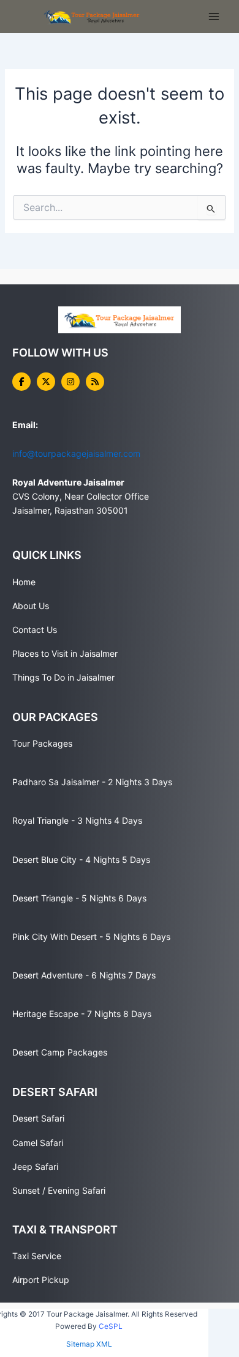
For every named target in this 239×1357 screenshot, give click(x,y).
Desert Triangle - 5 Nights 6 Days (79, 898)
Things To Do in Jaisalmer (63, 677)
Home (24, 582)
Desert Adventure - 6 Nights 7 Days (84, 975)
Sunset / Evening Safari (58, 1190)
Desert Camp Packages (59, 1052)
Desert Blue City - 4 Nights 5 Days (81, 859)
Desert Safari (38, 1118)
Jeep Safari (35, 1166)
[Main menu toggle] (214, 16)
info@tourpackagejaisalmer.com (76, 453)
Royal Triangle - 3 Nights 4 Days (77, 820)
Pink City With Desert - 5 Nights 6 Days (91, 936)
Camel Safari (37, 1142)
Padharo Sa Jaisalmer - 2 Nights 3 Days (92, 782)
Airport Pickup (40, 1279)
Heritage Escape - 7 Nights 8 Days (81, 1013)
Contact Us (34, 629)
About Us (30, 606)
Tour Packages (42, 743)
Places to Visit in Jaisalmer (65, 653)
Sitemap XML (89, 1344)
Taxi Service (36, 1256)
